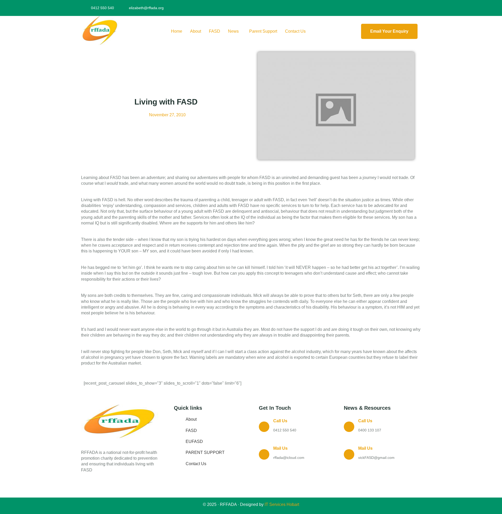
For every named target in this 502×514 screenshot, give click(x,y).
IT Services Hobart (281, 504)
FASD (214, 31)
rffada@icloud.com (288, 457)
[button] (234, 31)
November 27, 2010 (167, 115)
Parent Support (263, 31)
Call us (280, 421)
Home (176, 31)
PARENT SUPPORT (205, 452)
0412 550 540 (284, 430)
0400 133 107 (369, 430)
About (195, 31)
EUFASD (194, 441)
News (233, 31)
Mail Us (280, 448)
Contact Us (295, 31)
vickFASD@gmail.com (376, 457)
